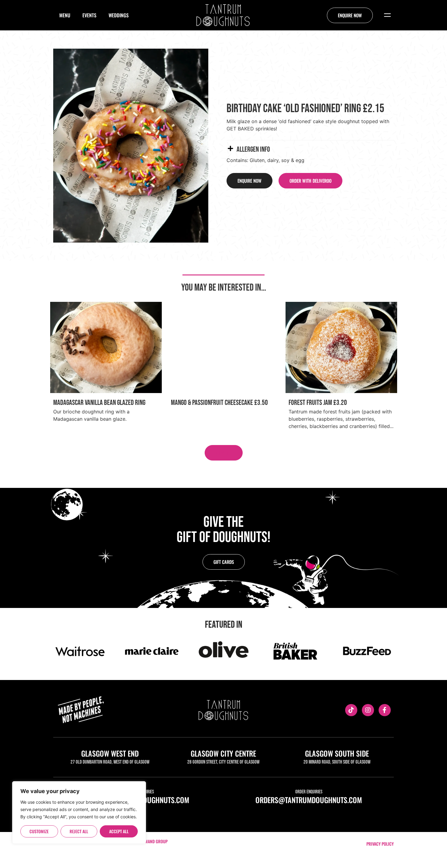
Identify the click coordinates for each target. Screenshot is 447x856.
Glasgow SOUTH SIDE (337, 753)
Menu (64, 15)
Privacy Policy (380, 843)
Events (89, 15)
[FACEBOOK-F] (385, 710)
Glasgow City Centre (223, 753)
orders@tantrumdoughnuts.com (308, 799)
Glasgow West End (110, 753)
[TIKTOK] (351, 710)
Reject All (79, 831)
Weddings (119, 15)
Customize (39, 831)
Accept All (119, 831)
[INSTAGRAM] (368, 710)
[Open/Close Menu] (387, 15)
